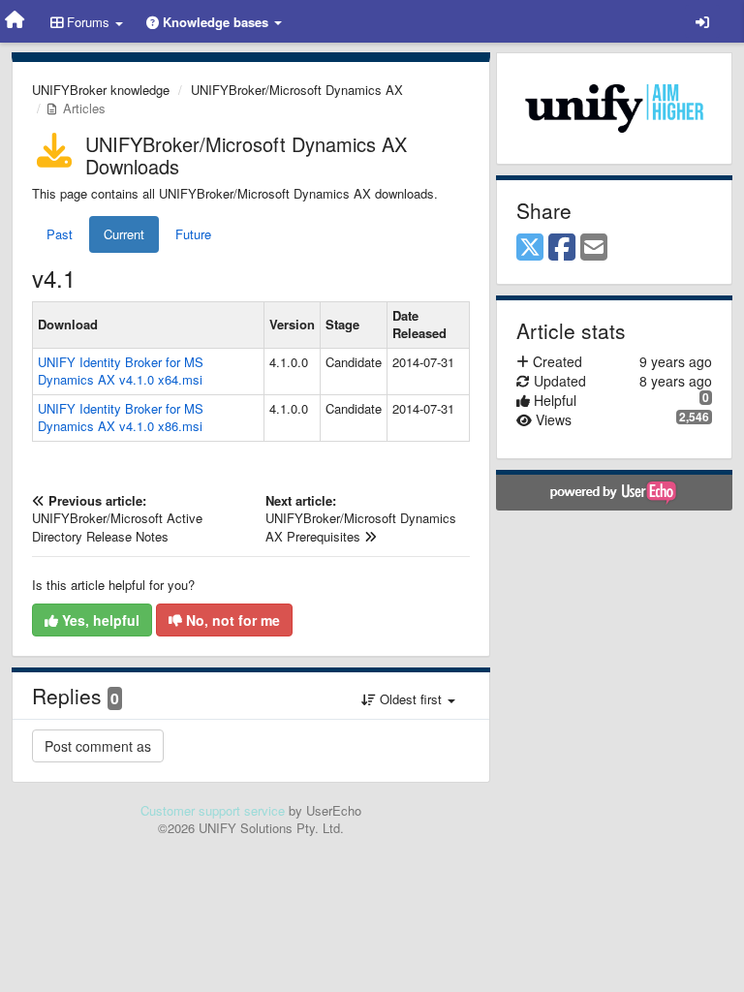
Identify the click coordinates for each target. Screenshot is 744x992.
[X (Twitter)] (529, 248)
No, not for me (231, 620)
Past (59, 234)
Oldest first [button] (411, 699)
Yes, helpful (99, 620)
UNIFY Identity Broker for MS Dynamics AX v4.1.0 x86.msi (120, 417)
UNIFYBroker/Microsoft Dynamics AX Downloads (246, 155)
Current (124, 234)
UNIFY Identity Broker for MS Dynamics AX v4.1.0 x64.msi (120, 371)
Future (193, 234)
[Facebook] (561, 248)
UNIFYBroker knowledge (101, 89)
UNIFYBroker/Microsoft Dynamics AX (297, 89)
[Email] (593, 248)
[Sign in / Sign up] (702, 21)
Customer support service (212, 810)
